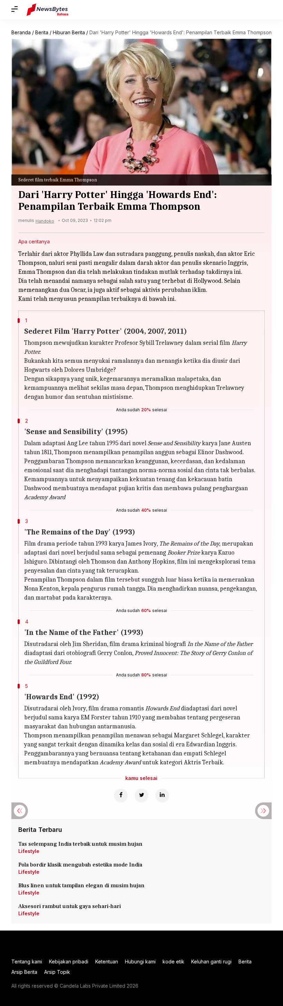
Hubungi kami (140, 961)
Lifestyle (28, 851)
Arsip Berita (24, 972)
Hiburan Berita (69, 32)
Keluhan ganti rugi (211, 961)
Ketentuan (106, 961)
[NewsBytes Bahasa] (47, 9)
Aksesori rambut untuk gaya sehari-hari (69, 906)
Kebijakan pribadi (68, 961)
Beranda (21, 32)
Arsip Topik (57, 972)
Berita (41, 32)
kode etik (173, 961)
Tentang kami (26, 961)
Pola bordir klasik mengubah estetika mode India (80, 864)
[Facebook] (121, 795)
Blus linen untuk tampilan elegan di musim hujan (81, 885)
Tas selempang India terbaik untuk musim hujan (80, 844)
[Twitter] (141, 795)
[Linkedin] (162, 795)
